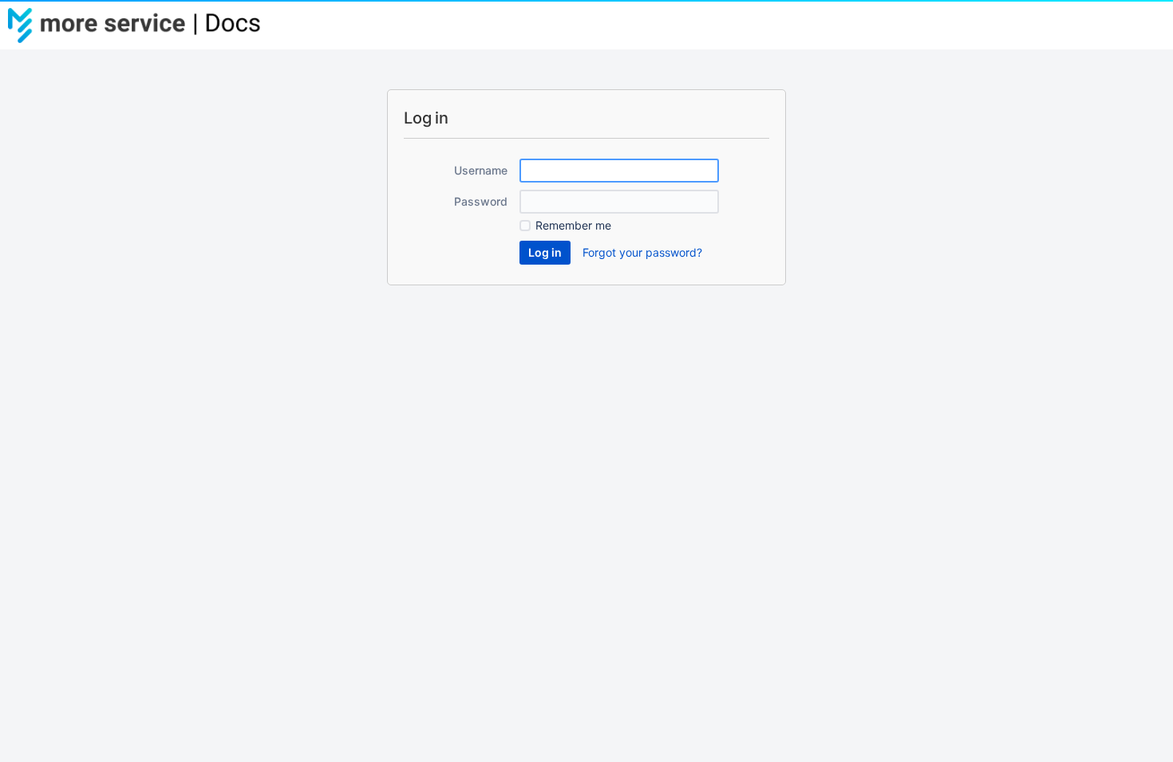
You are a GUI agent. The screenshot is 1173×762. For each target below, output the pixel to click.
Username (481, 170)
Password (481, 201)
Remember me (573, 225)
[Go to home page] (143, 25)
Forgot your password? (642, 252)
